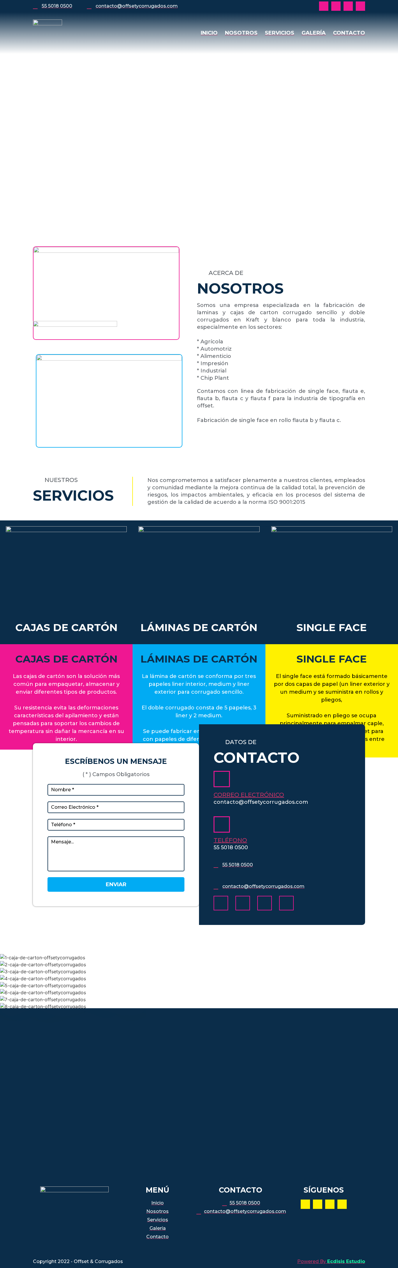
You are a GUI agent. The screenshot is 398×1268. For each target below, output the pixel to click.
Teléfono (230, 840)
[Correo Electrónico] (222, 779)
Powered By (331, 1261)
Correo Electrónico (249, 794)
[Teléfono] (222, 824)
